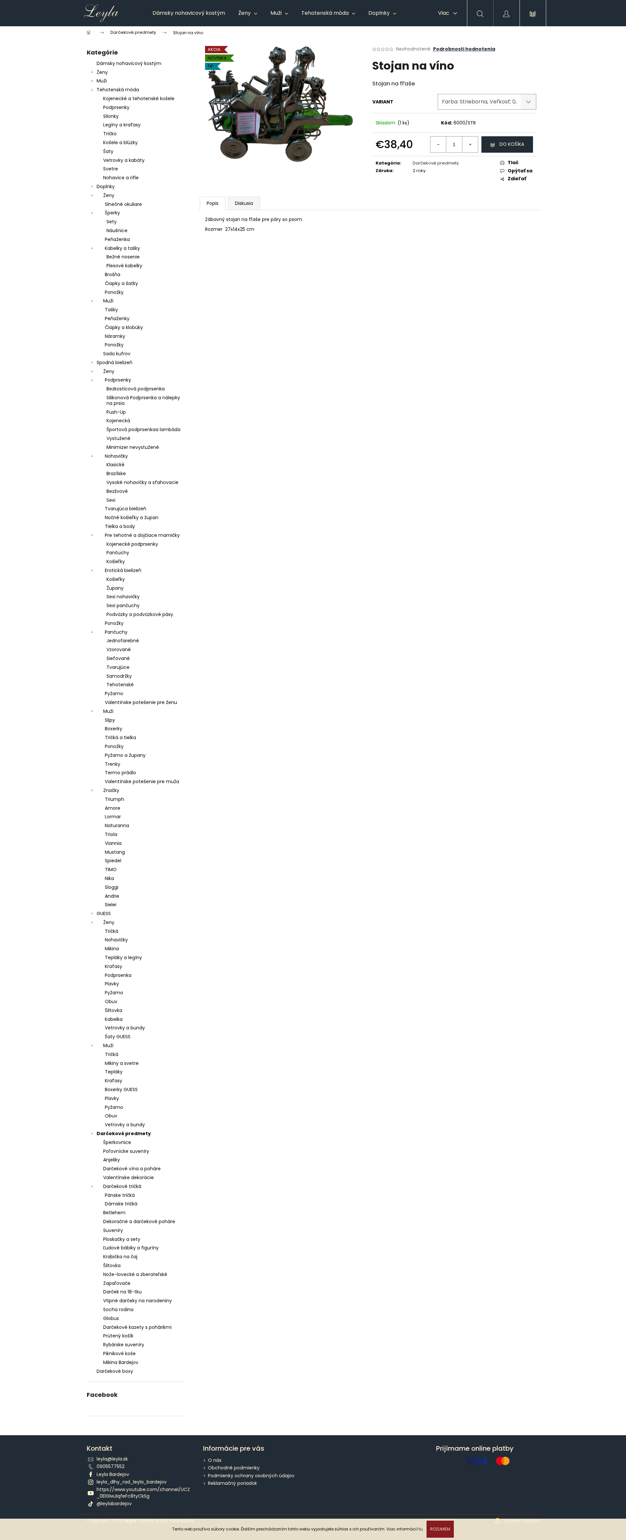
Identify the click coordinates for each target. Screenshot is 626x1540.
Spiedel (113, 860)
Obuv (111, 1001)
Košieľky (115, 561)
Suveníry (113, 1230)
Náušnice (117, 230)
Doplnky (106, 186)
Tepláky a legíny (123, 957)
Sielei (110, 904)
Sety (111, 221)
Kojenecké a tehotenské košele (138, 98)
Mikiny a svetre (122, 1063)
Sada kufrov (116, 353)
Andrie (112, 896)
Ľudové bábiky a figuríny (131, 1247)
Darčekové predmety (124, 1133)
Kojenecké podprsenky (132, 544)
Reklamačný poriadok (232, 1483)
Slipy (110, 720)
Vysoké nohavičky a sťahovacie (142, 482)
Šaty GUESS (117, 1036)
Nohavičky (116, 456)
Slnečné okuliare (123, 204)
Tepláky (114, 1071)
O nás (214, 1460)
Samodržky (119, 676)
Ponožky (114, 292)
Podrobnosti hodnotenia (464, 49)
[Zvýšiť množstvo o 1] (470, 144)
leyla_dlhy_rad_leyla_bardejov (132, 1482)
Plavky (112, 983)
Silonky (111, 116)
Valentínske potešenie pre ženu (141, 702)
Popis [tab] (213, 203)
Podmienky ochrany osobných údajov (251, 1475)
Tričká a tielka (120, 737)
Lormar (113, 816)
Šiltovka (113, 1010)
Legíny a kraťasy (122, 124)
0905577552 (111, 1466)
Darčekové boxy (115, 1371)
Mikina (112, 948)
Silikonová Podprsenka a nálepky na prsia (143, 400)
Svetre (110, 168)
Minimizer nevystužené (132, 447)
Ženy (102, 72)
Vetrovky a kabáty (124, 160)
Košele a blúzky (120, 142)
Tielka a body (120, 526)
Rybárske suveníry (123, 1344)
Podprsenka (118, 975)
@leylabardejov (114, 1503)
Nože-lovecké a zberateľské (135, 1274)
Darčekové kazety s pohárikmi (137, 1327)
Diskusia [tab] (244, 203)
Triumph (114, 799)
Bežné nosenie (123, 256)
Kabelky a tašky (122, 248)
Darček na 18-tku (122, 1291)
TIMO (111, 869)
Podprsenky (116, 107)
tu (421, 1529)
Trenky (112, 764)
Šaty (108, 151)
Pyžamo (114, 693)
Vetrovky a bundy (125, 1027)
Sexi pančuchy (123, 605)
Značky (111, 790)
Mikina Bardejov (120, 1362)
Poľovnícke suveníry (126, 1151)
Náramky (115, 336)
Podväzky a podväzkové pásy (139, 614)
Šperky (112, 212)
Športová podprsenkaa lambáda (143, 429)
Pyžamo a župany (125, 755)
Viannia (113, 843)
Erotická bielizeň (123, 570)
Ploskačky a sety (121, 1239)
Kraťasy (113, 966)
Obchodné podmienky (234, 1467)
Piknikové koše (119, 1353)
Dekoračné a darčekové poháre (139, 1221)
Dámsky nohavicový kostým (129, 63)
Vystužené (118, 438)
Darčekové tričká (122, 1186)
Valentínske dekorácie (128, 1177)
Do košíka (511, 144)
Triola (111, 834)
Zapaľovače (116, 1283)
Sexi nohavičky (123, 596)
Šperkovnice (117, 1142)
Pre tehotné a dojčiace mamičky (142, 535)
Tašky (111, 309)
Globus (111, 1318)
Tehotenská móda (118, 89)
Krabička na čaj (120, 1256)
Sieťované (118, 658)
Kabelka (114, 1019)
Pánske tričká (120, 1195)
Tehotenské (120, 684)
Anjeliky (111, 1159)
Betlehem (114, 1212)
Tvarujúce (117, 667)
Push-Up (116, 412)
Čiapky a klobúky (124, 327)
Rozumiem (440, 1529)
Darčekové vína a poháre (132, 1168)
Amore (112, 808)
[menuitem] (189, 13)
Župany (115, 588)
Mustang (115, 852)
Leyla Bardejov (113, 1474)
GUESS (104, 913)
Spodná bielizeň (114, 362)
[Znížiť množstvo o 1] (438, 144)
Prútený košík (118, 1335)
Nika (109, 878)
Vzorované (118, 649)
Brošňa (112, 274)
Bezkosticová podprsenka (135, 388)
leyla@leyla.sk (112, 1459)
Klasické (115, 464)
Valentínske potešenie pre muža (142, 781)
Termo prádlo (120, 772)
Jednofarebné (122, 640)
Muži (102, 80)
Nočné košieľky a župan (131, 517)
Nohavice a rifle (121, 177)
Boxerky (113, 728)
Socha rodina (118, 1309)
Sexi (110, 500)
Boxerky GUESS (121, 1089)
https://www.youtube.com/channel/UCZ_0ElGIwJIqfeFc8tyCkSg (143, 1492)
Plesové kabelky (124, 265)
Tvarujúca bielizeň (125, 508)
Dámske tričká (121, 1203)
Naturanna (117, 825)
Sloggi (111, 887)
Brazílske (116, 473)
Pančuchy (117, 552)
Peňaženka (117, 239)
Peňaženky (117, 318)
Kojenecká (118, 420)
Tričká (111, 931)
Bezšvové (117, 491)
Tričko (110, 133)
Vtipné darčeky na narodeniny (137, 1300)
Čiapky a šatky (121, 283)
